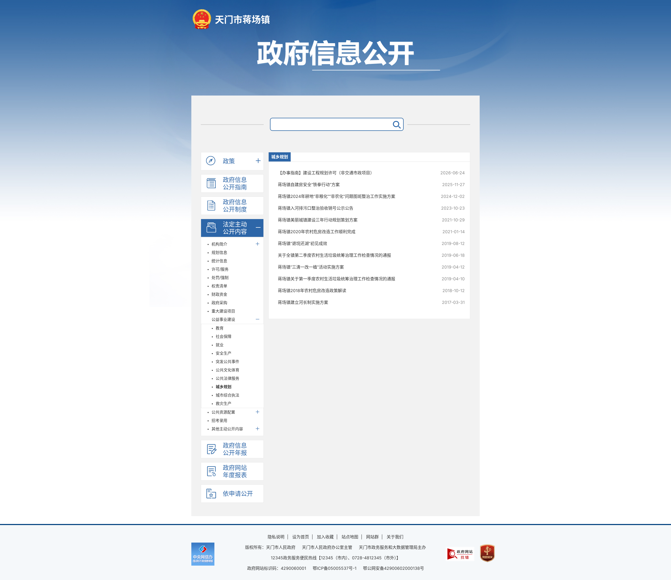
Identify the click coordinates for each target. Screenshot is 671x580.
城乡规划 (223, 386)
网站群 (372, 536)
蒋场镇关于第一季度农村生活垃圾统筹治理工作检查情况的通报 (354, 278)
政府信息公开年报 (235, 449)
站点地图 (350, 536)
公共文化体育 (227, 369)
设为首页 (300, 536)
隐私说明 (276, 536)
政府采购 (219, 302)
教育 (220, 328)
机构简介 (219, 244)
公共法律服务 (227, 378)
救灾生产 (223, 403)
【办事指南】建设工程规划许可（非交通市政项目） (354, 172)
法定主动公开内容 (235, 228)
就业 (220, 344)
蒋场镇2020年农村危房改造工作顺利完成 (354, 231)
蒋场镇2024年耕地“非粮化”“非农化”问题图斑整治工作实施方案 (354, 196)
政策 (229, 161)
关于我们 (395, 536)
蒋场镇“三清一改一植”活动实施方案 (354, 267)
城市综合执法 (227, 395)
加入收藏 (325, 536)
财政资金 (219, 294)
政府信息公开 (335, 64)
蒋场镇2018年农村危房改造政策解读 (354, 290)
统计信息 (219, 260)
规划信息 (219, 252)
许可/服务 (220, 269)
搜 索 (396, 124)
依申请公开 (238, 493)
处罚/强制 (220, 277)
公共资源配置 (223, 412)
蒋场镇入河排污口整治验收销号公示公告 (354, 208)
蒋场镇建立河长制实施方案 (354, 302)
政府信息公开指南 (235, 183)
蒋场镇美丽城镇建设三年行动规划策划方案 (354, 219)
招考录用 (219, 420)
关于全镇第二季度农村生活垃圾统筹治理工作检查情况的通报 (354, 255)
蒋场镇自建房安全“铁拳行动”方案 (354, 184)
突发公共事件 (227, 361)
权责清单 (219, 285)
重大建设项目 (223, 311)
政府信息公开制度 (235, 205)
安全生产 (223, 353)
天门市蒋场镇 (242, 19)
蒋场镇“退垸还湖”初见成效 (354, 243)
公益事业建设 (223, 319)
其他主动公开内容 (227, 428)
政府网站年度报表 (235, 471)
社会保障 (223, 336)
